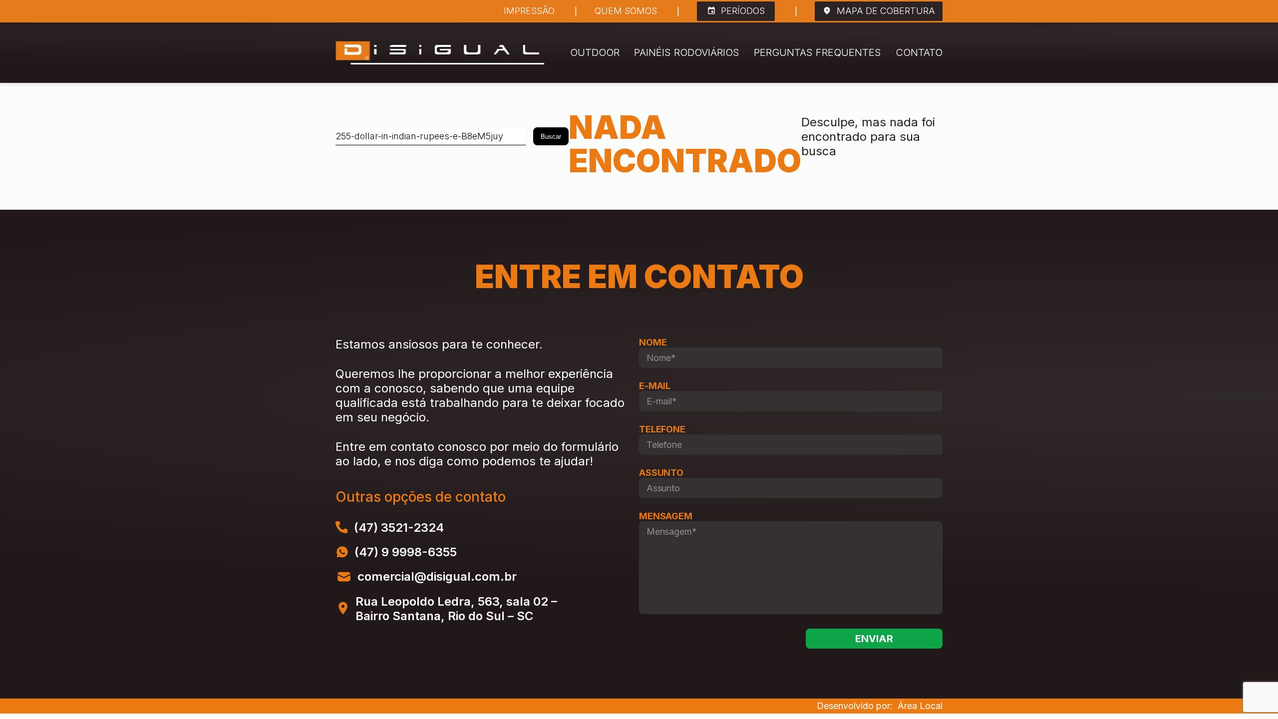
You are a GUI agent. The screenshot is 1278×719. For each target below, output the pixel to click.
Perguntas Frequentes (817, 52)
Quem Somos (626, 11)
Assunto (661, 472)
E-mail (654, 385)
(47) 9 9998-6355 (405, 552)
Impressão (529, 11)
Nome (652, 342)
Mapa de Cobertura (886, 10)
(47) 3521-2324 (399, 527)
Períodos (743, 10)
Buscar (551, 136)
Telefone (662, 429)
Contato (919, 52)
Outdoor (595, 52)
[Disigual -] (439, 52)
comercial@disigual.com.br (437, 576)
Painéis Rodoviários (686, 52)
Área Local (920, 706)
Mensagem (665, 516)
